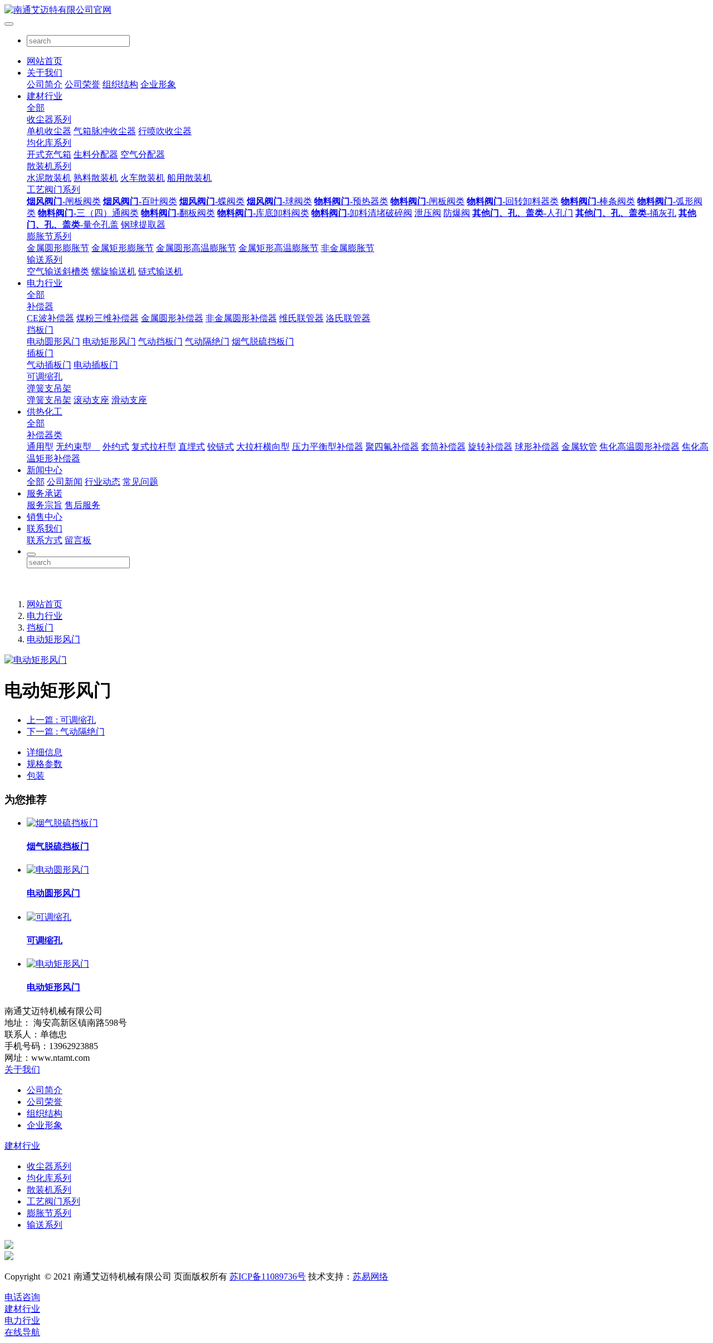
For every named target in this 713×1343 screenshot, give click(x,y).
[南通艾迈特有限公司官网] (356, 10)
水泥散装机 (49, 178)
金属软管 (579, 446)
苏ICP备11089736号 (267, 1276)
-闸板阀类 (64, 201)
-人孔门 (522, 213)
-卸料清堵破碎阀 (361, 213)
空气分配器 (142, 154)
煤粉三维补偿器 (107, 318)
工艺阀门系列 (53, 189)
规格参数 (44, 764)
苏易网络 (370, 1276)
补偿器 (40, 306)
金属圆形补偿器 (172, 318)
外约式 (115, 446)
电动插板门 (96, 365)
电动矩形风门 (109, 341)
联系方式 (44, 540)
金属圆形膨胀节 (58, 248)
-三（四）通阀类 (88, 213)
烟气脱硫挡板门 (263, 341)
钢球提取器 (143, 224)
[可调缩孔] (49, 917)
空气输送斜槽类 (58, 271)
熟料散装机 (96, 178)
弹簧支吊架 (49, 388)
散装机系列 (49, 166)
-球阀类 (279, 201)
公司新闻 (64, 481)
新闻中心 (44, 470)
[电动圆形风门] (58, 869)
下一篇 (66, 731)
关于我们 (44, 72)
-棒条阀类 (598, 201)
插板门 (40, 353)
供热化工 (44, 411)
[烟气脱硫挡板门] (62, 823)
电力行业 (44, 283)
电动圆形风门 (53, 341)
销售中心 (44, 517)
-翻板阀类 (178, 213)
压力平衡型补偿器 (327, 446)
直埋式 (191, 446)
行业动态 (102, 481)
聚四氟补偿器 (392, 446)
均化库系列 (49, 142)
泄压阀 (427, 213)
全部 (36, 107)
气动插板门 (49, 365)
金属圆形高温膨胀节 (196, 248)
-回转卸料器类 (513, 201)
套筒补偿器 (443, 446)
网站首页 (44, 61)
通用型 (40, 446)
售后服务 (82, 505)
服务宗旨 (44, 505)
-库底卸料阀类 (263, 213)
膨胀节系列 (49, 236)
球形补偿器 (537, 446)
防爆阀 (456, 213)
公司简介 (44, 84)
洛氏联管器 (348, 318)
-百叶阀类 (140, 201)
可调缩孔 (44, 376)
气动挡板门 (160, 341)
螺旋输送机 (113, 271)
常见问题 (140, 481)
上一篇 (61, 720)
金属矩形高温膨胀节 (278, 248)
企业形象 (158, 84)
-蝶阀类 (212, 201)
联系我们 (44, 528)
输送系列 (44, 259)
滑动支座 (129, 400)
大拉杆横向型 (263, 446)
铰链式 (220, 446)
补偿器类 (44, 435)
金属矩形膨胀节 (122, 248)
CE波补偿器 (50, 318)
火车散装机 (142, 178)
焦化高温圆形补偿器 (639, 446)
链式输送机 (160, 271)
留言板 (78, 540)
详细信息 (44, 752)
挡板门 (40, 329)
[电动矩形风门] (58, 963)
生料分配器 (96, 154)
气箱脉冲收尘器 (105, 131)
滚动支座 (91, 400)
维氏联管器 (301, 318)
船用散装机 (189, 178)
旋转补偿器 (490, 446)
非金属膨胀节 (347, 248)
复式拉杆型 (153, 446)
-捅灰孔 (625, 213)
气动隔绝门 (207, 341)
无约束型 (78, 446)
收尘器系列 (49, 119)
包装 (36, 775)
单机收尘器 (49, 131)
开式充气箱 (49, 154)
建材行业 (44, 96)
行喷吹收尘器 (165, 131)
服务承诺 (44, 493)
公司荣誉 (82, 84)
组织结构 (120, 84)
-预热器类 (351, 201)
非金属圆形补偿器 (241, 318)
